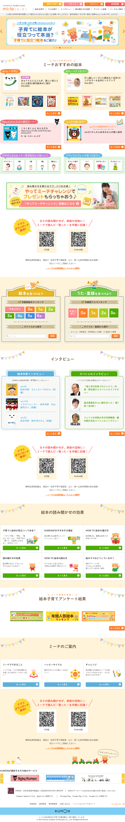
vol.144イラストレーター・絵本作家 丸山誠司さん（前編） (38, 404)
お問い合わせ (65, 804)
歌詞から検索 (111, 332)
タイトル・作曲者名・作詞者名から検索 (86, 332)
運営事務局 (53, 804)
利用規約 (33, 804)
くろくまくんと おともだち (36, 130)
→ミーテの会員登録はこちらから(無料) (62, 268)
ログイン (94, 4)
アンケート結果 (100, 9)
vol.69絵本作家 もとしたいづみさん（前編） (38, 389)
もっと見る (52, 113)
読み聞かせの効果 (82, 9)
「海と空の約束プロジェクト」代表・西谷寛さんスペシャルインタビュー (101, 389)
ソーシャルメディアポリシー (84, 804)
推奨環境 (42, 804)
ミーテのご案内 (116, 9)
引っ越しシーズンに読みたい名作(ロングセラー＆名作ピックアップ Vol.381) (102, 80)
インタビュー (66, 9)
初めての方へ (53, 4)
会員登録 (115, 4)
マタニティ (73, 4)
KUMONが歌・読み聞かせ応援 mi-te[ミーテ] (14, 8)
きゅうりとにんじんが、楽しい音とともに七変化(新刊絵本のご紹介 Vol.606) (39, 83)
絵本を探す (39, 9)
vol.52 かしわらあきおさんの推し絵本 (103, 132)
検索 (52, 336)
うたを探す (52, 9)
